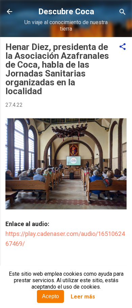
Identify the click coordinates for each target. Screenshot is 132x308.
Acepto (50, 296)
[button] (122, 47)
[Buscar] (122, 12)
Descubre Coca (66, 11)
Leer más (83, 296)
